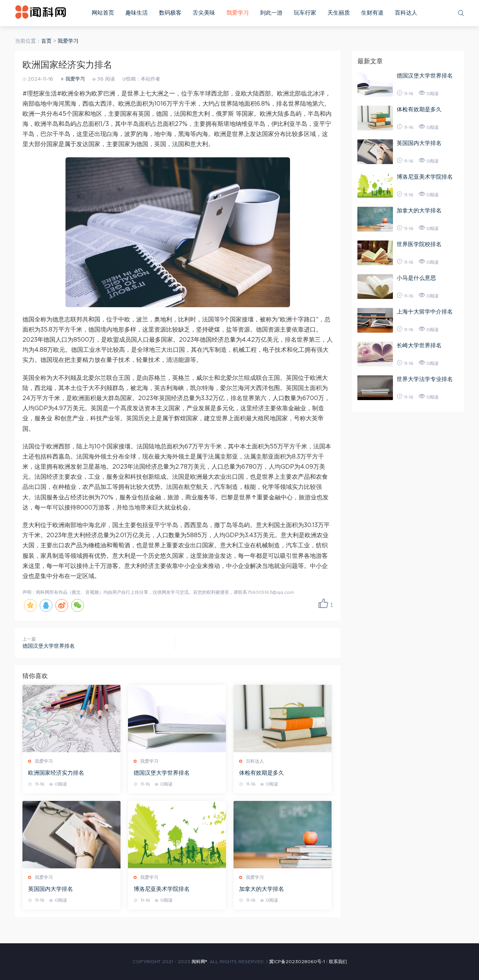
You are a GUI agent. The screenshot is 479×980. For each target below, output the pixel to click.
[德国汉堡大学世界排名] (177, 718)
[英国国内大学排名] (71, 834)
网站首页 (103, 13)
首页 (46, 41)
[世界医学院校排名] (375, 253)
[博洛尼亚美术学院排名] (177, 834)
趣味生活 (136, 13)
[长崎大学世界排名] (375, 354)
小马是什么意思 (416, 278)
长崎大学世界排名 (419, 345)
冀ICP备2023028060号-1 (297, 961)
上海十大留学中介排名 (425, 312)
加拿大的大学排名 (261, 889)
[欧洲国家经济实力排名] (71, 718)
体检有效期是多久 (261, 773)
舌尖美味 (204, 13)
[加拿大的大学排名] (283, 834)
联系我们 (338, 961)
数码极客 (170, 13)
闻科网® (199, 961)
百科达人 (406, 13)
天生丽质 (338, 13)
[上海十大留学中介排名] (375, 320)
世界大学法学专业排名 (425, 379)
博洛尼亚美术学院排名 (162, 889)
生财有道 (372, 13)
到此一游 (271, 13)
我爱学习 (237, 13)
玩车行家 (305, 13)
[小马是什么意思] (375, 286)
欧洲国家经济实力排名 (56, 773)
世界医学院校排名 (419, 244)
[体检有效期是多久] (283, 718)
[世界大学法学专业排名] (375, 387)
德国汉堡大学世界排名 (48, 646)
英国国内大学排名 (50, 889)
